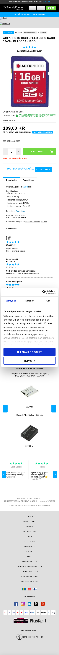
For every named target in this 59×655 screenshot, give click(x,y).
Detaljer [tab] (29, 300)
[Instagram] (23, 604)
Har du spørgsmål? (28, 169)
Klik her (46, 2)
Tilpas (28, 361)
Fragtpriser (9, 120)
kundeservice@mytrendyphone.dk (20, 501)
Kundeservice (29, 522)
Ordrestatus (29, 532)
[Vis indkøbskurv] (51, 8)
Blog (29, 557)
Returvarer (29, 527)
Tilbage (9, 32)
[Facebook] (16, 604)
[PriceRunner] (20, 620)
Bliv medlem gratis (43, 132)
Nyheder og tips (29, 562)
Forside (29, 517)
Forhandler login (29, 572)
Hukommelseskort (32, 222)
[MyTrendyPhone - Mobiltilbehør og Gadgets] (13, 8)
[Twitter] (36, 604)
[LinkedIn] (29, 604)
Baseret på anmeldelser (29, 51)
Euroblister (20, 211)
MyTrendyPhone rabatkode (29, 567)
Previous (5, 408)
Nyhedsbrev (29, 547)
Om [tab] (48, 300)
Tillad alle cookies (29, 352)
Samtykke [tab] (10, 300)
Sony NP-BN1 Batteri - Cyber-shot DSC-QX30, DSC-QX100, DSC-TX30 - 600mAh (30, 375)
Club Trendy (29, 542)
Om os (29, 537)
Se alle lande (29, 596)
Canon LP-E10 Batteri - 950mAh (29, 415)
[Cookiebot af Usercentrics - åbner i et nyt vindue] (42, 292)
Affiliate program (29, 577)
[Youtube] (43, 604)
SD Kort (44, 222)
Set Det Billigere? (11, 141)
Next (53, 408)
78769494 (51, 501)
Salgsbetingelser (29, 582)
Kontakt (29, 552)
